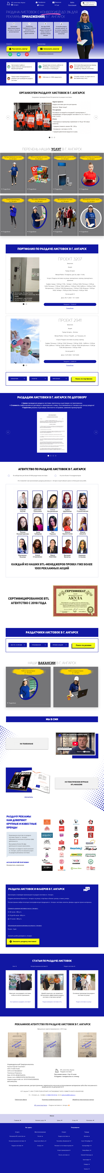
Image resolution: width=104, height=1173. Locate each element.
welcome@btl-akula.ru (68, 1095)
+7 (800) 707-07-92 (51, 1095)
